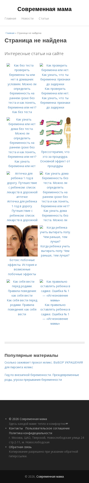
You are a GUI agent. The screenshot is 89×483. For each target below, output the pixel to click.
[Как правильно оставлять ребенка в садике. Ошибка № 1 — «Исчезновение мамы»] (55, 300)
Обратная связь (20, 447)
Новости (27, 18)
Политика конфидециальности (30, 433)
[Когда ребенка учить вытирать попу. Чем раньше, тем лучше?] (55, 241)
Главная (10, 18)
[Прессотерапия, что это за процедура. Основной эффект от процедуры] (55, 147)
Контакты (16, 428)
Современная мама (44, 9)
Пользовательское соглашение (47, 428)
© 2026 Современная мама (28, 419)
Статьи (44, 18)
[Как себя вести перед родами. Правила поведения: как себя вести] (22, 295)
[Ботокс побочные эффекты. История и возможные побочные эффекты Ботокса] (22, 255)
